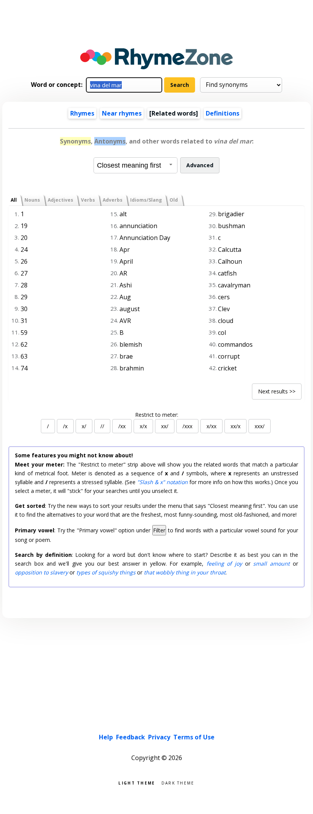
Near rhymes (122, 113)
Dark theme (178, 782)
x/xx (211, 426)
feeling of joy (224, 563)
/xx (122, 426)
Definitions (222, 113)
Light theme (136, 782)
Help (106, 737)
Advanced (199, 165)
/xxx (187, 426)
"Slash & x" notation (162, 482)
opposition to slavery (41, 572)
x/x (143, 426)
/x (65, 426)
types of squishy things (106, 572)
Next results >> (276, 391)
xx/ (164, 426)
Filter (159, 530)
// (102, 426)
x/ (84, 426)
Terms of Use (194, 737)
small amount (271, 563)
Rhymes (82, 113)
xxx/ (260, 426)
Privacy (159, 737)
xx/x (235, 426)
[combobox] (135, 165)
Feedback (130, 737)
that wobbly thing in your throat (185, 572)
